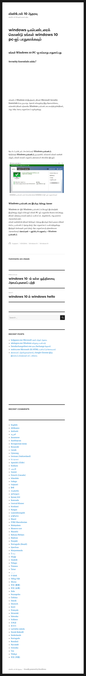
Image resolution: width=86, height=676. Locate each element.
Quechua (15, 547)
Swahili (14, 560)
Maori (13, 519)
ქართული (15, 494)
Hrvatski (14, 613)
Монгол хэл (16, 528)
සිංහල (13, 553)
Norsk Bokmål (17, 632)
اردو (13, 572)
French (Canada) (18, 475)
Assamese (15, 437)
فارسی (13, 469)
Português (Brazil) (19, 544)
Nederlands (16, 635)
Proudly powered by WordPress (35, 669)
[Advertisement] (37, 82)
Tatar (13, 569)
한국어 (13, 626)
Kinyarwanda (17, 550)
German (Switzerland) (21, 456)
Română (14, 641)
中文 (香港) (15, 585)
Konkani (14, 506)
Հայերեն (15, 491)
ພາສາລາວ (15, 516)
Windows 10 (33, 243)
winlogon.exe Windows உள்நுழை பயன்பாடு (28, 343)
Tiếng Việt (15, 579)
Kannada (15, 500)
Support (15, 243)
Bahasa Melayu (17, 535)
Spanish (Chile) (18, 462)
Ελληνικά (14, 459)
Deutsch (14, 604)
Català (13, 450)
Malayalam (16, 525)
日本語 (13, 623)
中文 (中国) (15, 657)
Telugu (14, 563)
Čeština (14, 597)
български (15, 594)
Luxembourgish (18, 513)
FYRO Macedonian (19, 522)
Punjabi (14, 541)
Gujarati (14, 484)
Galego (14, 481)
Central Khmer (17, 503)
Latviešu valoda (18, 629)
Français (14, 610)
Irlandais (15, 478)
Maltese (14, 538)
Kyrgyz (14, 510)
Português (15, 638)
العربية (13, 434)
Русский (15, 644)
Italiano (14, 619)
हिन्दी (12, 488)
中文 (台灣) (15, 588)
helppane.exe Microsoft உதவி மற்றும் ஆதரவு (29, 340)
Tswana (14, 566)
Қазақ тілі (15, 497)
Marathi (14, 531)
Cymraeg (15, 453)
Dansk (13, 601)
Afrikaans (15, 428)
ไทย (12, 651)
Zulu (13, 591)
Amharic (14, 431)
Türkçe (14, 654)
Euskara (14, 466)
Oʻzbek (14, 575)
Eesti (13, 607)
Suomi (14, 472)
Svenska (14, 648)
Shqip (13, 557)
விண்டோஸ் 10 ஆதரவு (23, 14)
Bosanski (15, 447)
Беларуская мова (19, 444)
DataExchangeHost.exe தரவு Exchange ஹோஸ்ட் (31, 346)
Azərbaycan (16, 440)
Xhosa (13, 582)
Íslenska (14, 616)
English (14, 425)
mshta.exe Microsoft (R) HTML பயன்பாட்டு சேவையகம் (33, 349)
